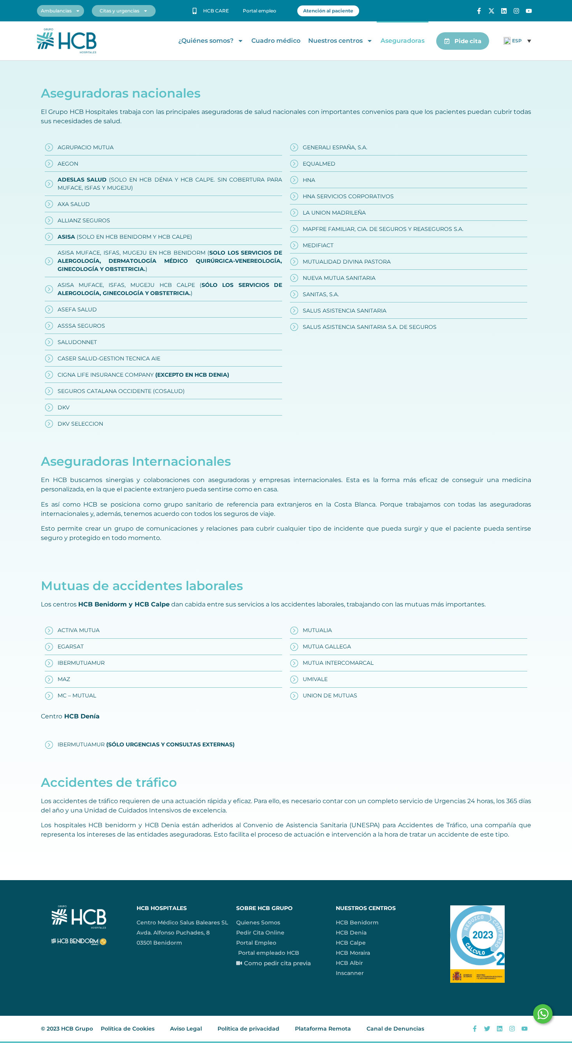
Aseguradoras (403, 40)
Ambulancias (56, 11)
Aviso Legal (186, 1028)
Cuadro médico (275, 40)
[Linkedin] (504, 11)
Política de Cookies (127, 1028)
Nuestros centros (335, 40)
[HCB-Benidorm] (67, 41)
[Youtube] (529, 11)
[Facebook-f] (479, 11)
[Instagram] (516, 11)
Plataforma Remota (323, 1028)
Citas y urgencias (119, 11)
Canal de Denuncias (395, 1028)
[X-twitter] (491, 11)
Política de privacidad (248, 1028)
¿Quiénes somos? (205, 40)
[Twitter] (487, 1028)
